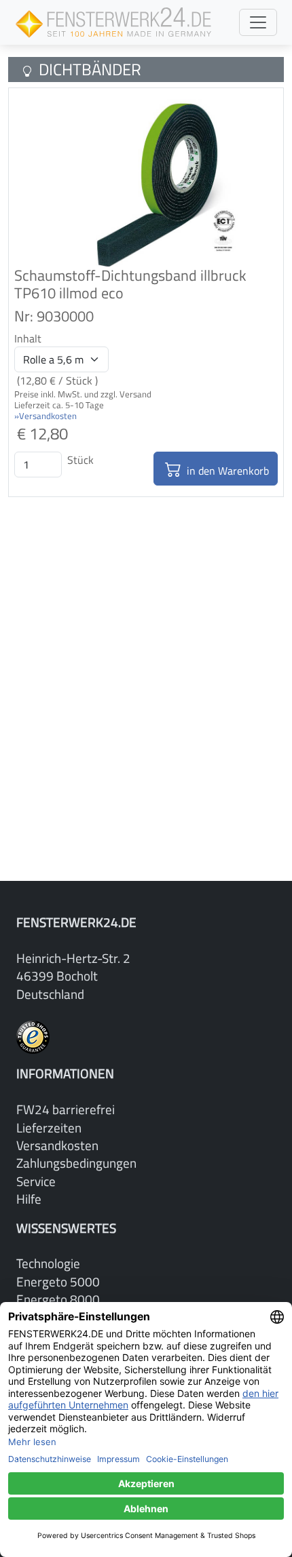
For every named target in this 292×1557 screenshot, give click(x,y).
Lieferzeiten (48, 1127)
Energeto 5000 (58, 1281)
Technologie (48, 1263)
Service (36, 1181)
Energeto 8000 (58, 1299)
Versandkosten (57, 1145)
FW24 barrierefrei (65, 1109)
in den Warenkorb (226, 470)
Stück (80, 460)
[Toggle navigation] (258, 22)
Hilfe (28, 1198)
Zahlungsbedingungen (76, 1162)
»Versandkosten (45, 415)
